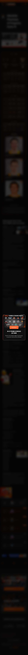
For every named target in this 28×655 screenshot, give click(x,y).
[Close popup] (23, 317)
